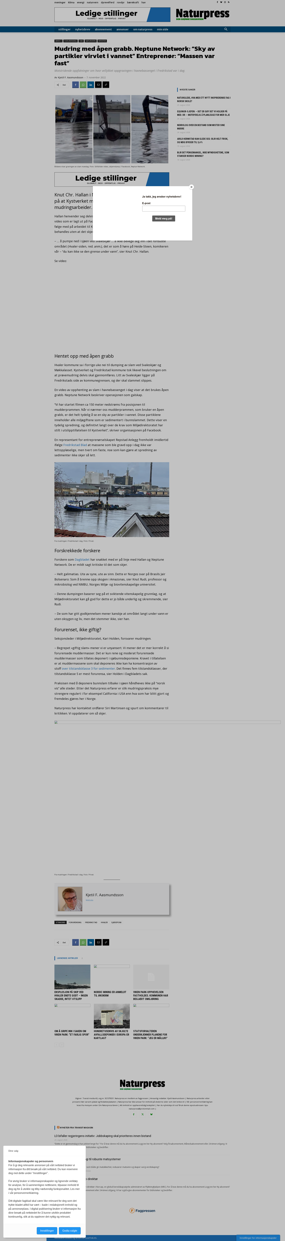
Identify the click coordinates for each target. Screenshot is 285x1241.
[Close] (191, 187)
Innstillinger (47, 1230)
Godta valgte (69, 1230)
